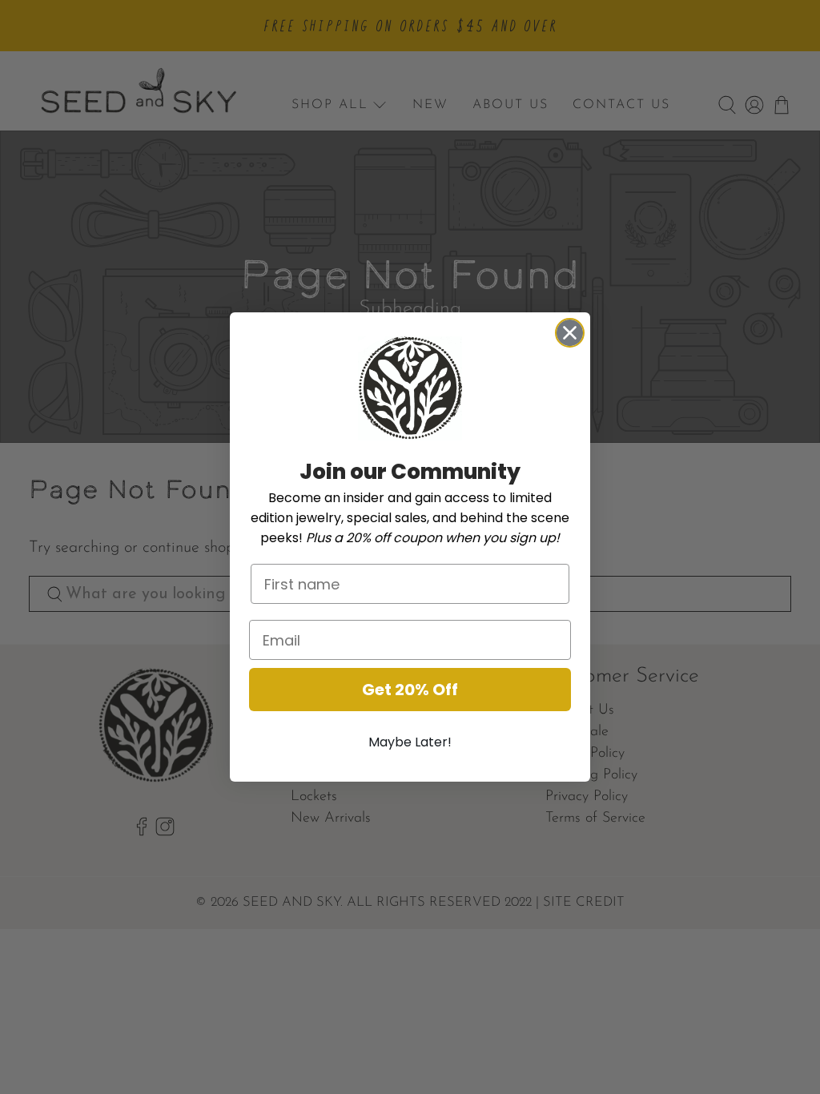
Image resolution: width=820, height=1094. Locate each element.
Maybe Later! (410, 742)
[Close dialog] (570, 333)
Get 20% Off (410, 689)
